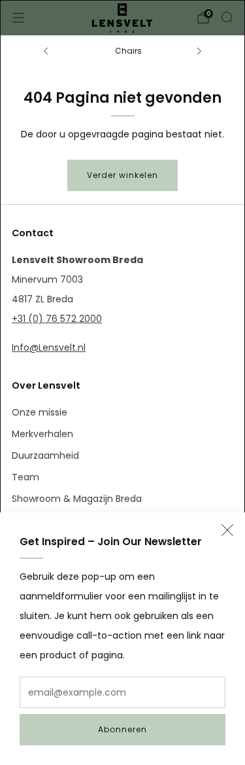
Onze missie (39, 412)
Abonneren (122, 729)
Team (25, 477)
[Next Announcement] (199, 51)
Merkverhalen (42, 433)
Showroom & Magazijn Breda (77, 498)
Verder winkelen (122, 175)
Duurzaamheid (45, 455)
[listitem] (122, 51)
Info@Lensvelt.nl (49, 347)
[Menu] (18, 17)
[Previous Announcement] (46, 51)
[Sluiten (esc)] (227, 530)
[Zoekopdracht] (226, 17)
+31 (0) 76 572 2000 (57, 318)
